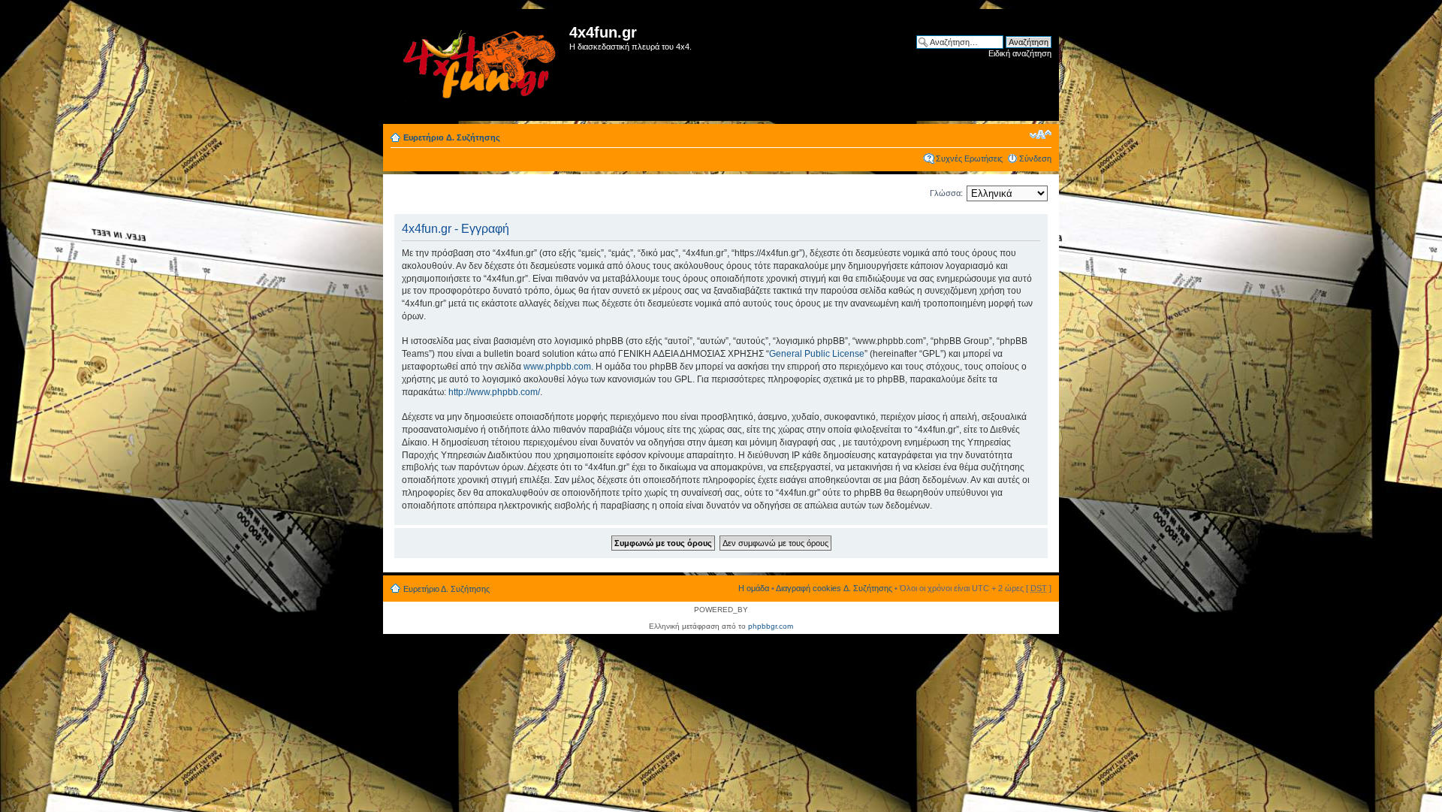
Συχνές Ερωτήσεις (969, 158)
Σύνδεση (1035, 158)
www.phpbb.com (557, 366)
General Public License (816, 354)
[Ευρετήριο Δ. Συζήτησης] (478, 65)
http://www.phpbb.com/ (494, 392)
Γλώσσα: (946, 193)
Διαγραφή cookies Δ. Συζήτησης (834, 588)
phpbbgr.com (770, 626)
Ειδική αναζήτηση (1019, 53)
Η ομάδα (753, 588)
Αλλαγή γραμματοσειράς (1040, 134)
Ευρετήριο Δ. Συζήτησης (451, 137)
